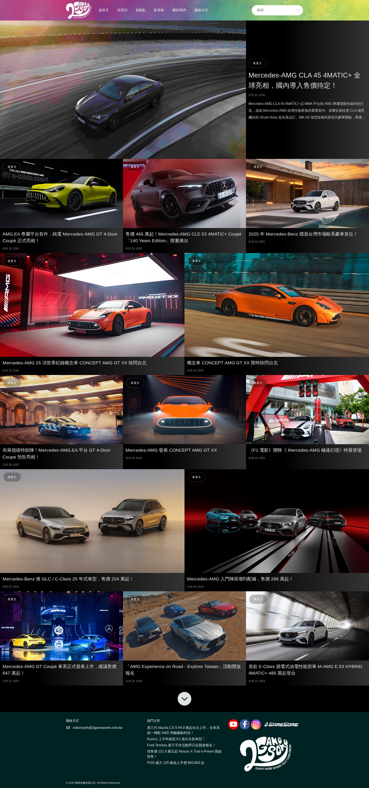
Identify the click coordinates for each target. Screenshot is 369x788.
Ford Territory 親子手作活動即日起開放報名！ (181, 745)
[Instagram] (256, 724)
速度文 (104, 10)
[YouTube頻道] (233, 724)
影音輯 (159, 10)
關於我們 (179, 10)
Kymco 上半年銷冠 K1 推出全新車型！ (176, 739)
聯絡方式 (201, 10)
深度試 (122, 10)
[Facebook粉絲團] (245, 724)
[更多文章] (184, 699)
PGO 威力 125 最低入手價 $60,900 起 (175, 763)
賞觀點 (141, 10)
